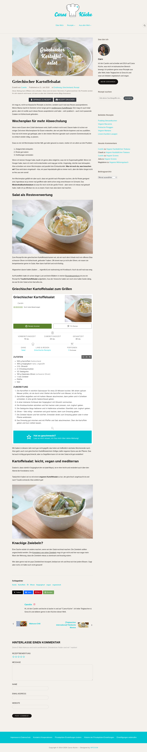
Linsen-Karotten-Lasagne (107, 134)
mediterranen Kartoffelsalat (61, 108)
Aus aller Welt (84, 25)
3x (90, 357)
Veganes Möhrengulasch (118, 162)
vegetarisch (56, 585)
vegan (48, 585)
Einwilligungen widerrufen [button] (127, 737)
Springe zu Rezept (42, 100)
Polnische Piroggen (105, 127)
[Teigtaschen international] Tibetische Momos (66, 624)
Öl (28, 585)
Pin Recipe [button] (74, 326)
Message (16, 662)
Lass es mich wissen (42, 438)
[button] (14, 307)
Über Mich (59, 25)
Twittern (18, 592)
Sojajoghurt (40, 585)
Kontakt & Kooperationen (42, 737)
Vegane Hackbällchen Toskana (118, 149)
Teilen (29, 592)
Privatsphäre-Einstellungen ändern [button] (68, 737)
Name (14, 684)
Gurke (14, 585)
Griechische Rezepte (42, 350)
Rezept (76, 87)
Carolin (24, 87)
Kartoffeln (21, 585)
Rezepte (70, 25)
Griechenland (68, 87)
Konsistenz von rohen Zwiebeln (44, 552)
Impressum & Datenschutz (21, 737)
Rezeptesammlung (72, 276)
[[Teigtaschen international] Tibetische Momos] (83, 625)
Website (16, 703)
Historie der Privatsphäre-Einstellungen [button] (99, 737)
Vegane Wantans (104, 131)
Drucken (49, 592)
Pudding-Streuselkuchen (107, 121)
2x (86, 357)
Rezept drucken (66, 100)
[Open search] (144, 25)
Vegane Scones (112, 156)
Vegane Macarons (105, 124)
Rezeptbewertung (21, 653)
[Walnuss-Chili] (22, 623)
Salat (23, 350)
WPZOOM (94, 747)
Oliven (32, 585)
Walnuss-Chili (34, 624)
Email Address (19, 694)
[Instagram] (34, 605)
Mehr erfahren (108, 82)
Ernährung (58, 87)
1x (83, 357)
